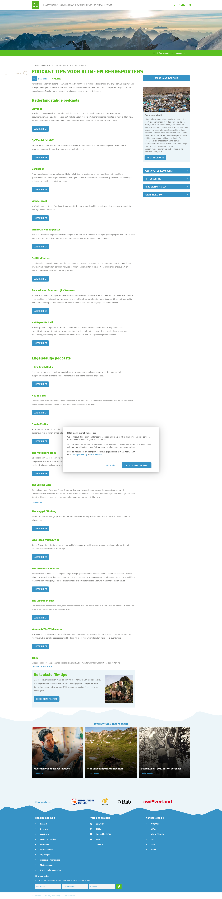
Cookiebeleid (69, 895)
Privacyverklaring (52, 895)
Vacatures (44, 834)
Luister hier (40, 128)
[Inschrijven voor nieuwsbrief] (119, 886)
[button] (182, 5)
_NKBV (98, 829)
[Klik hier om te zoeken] (174, 5)
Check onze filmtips (46, 699)
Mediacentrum (46, 865)
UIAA (153, 829)
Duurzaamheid (46, 849)
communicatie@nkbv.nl (42, 666)
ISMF (153, 844)
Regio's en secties (48, 839)
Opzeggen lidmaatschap (50, 870)
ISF (152, 839)
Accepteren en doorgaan (136, 465)
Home (34, 65)
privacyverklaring (79, 454)
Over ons (44, 829)
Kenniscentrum (84, 5)
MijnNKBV (98, 5)
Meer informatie (155, 157)
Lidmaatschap (51, 5)
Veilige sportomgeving (50, 860)
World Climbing (158, 834)
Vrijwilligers (45, 854)
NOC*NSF (155, 824)
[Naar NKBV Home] (35, 4)
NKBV (97, 839)
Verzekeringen (67, 5)
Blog (49, 65)
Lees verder (40, 773)
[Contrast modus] (190, 5)
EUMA (153, 849)
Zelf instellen (110, 465)
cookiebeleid (96, 454)
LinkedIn (99, 844)
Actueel (41, 65)
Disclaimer (36, 895)
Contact (43, 824)
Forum (108, 5)
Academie (44, 844)
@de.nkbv (99, 824)
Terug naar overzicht (166, 78)
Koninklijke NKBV (103, 834)
